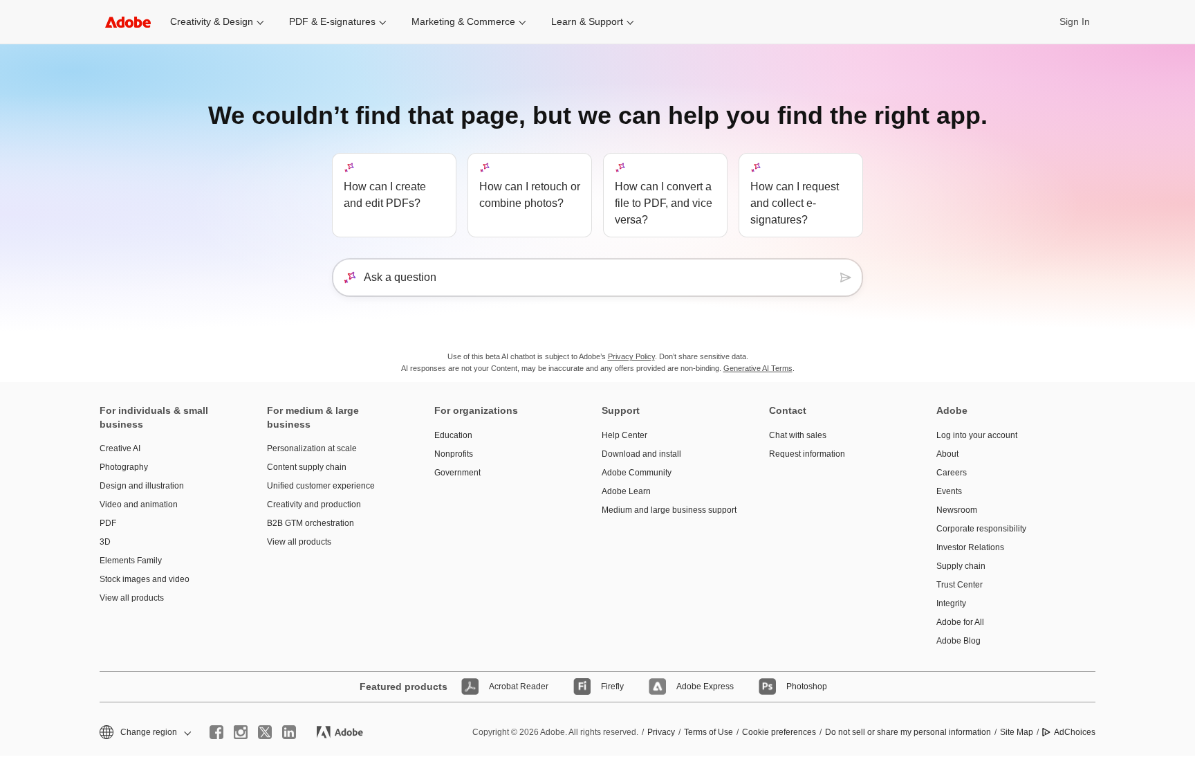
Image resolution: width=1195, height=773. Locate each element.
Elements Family (131, 560)
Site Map (1016, 732)
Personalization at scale (312, 448)
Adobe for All (960, 622)
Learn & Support (587, 21)
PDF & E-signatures (332, 21)
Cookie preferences (779, 732)
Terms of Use (708, 732)
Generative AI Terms (758, 368)
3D (105, 542)
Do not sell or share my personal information (908, 732)
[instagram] (241, 732)
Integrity (951, 603)
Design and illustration (142, 486)
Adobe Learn (626, 491)
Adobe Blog (958, 641)
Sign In (1074, 21)
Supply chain (960, 566)
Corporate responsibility (981, 529)
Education (453, 435)
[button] (144, 732)
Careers (951, 473)
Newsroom (956, 510)
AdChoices (1074, 732)
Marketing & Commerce (463, 21)
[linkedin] (289, 732)
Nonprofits (453, 454)
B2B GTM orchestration (310, 523)
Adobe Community (636, 473)
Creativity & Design (211, 21)
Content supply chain (306, 467)
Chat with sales (797, 435)
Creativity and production (314, 504)
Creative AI (120, 448)
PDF (108, 523)
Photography (124, 467)
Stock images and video (144, 579)
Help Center (624, 435)
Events (949, 491)
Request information (807, 454)
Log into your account (976, 435)
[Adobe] (128, 22)
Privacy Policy (631, 356)
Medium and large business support (665, 510)
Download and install (641, 454)
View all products (132, 598)
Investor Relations (970, 547)
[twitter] (265, 732)
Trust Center (959, 585)
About (947, 454)
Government (457, 473)
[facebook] (216, 732)
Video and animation (139, 504)
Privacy (661, 732)
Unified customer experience (321, 486)
